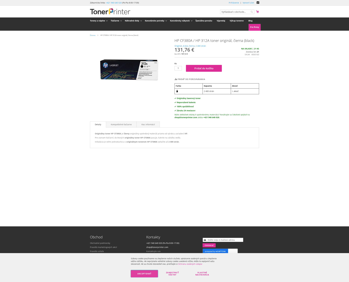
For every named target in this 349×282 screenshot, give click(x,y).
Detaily (98, 124)
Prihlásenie (234, 2)
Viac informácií (148, 124)
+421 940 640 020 (114, 2)
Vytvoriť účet (248, 2)
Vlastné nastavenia (202, 273)
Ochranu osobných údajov (190, 264)
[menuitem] (98, 20)
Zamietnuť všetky (172, 273)
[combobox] (237, 12)
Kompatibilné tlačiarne (121, 124)
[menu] (174, 20)
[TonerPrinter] (110, 11)
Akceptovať (144, 273)
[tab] (98, 124)
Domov (92, 35)
